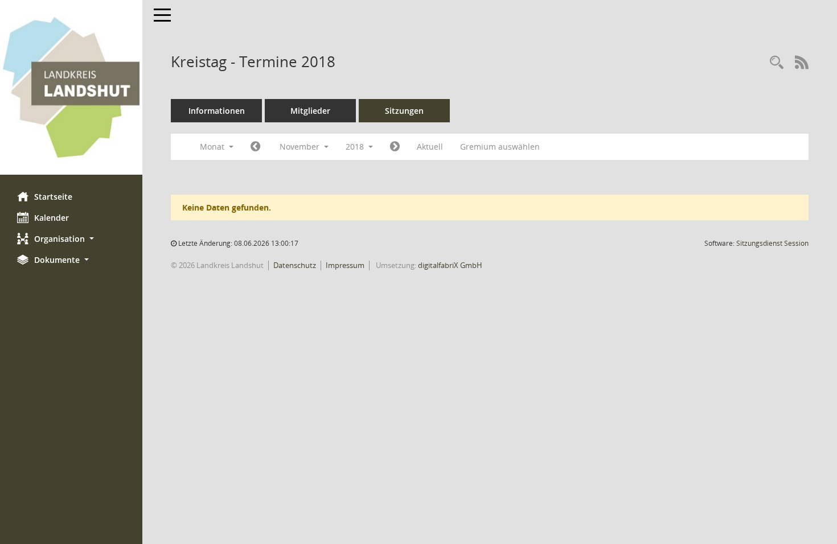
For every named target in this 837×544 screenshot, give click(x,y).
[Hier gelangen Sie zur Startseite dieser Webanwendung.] (71, 87)
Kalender (51, 217)
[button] (71, 238)
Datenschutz (294, 265)
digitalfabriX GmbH (450, 265)
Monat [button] (213, 146)
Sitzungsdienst (772, 243)
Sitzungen (404, 110)
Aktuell (430, 146)
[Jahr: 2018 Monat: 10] (255, 147)
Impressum (345, 265)
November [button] (301, 146)
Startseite (53, 196)
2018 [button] (356, 146)
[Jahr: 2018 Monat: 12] (394, 147)
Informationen (216, 110)
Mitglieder (310, 110)
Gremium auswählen (500, 146)
